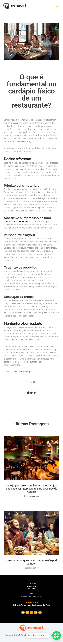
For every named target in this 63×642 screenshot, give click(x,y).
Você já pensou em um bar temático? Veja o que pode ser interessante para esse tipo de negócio (31, 488)
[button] (56, 635)
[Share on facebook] (28, 392)
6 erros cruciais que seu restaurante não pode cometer (31, 562)
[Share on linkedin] (34, 392)
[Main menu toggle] (57, 6)
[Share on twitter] (31, 392)
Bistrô (16, 371)
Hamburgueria (27, 371)
